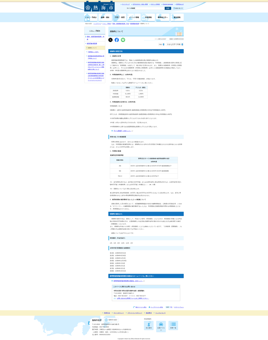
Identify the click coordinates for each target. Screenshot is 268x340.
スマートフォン (179, 307)
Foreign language (168, 4)
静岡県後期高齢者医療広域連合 (128, 281)
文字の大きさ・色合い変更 (140, 4)
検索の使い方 (179, 8)
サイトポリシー (119, 313)
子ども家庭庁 (122, 131)
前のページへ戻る (141, 307)
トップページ (97, 23)
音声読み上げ (180, 4)
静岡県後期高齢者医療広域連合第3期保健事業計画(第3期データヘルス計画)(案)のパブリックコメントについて (96, 77)
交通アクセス (161, 329)
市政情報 (148, 17)
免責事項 (149, 313)
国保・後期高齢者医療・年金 (121, 23)
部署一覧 (173, 328)
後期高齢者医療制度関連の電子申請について (96, 57)
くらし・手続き (91, 17)
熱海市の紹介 (113, 320)
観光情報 (177, 17)
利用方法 (107, 313)
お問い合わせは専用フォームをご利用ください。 (133, 298)
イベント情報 (134, 17)
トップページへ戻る (157, 307)
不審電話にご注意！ (93, 52)
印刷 (160, 44)
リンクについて (160, 313)
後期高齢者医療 (134, 23)
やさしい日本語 (155, 4)
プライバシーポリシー (135, 313)
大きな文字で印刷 (173, 44)
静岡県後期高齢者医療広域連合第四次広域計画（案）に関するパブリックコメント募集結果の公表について (96, 66)
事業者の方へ (163, 17)
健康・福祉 (105, 17)
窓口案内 (149, 328)
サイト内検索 (131, 8)
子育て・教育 (120, 17)
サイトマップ (126, 4)
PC (171, 307)
